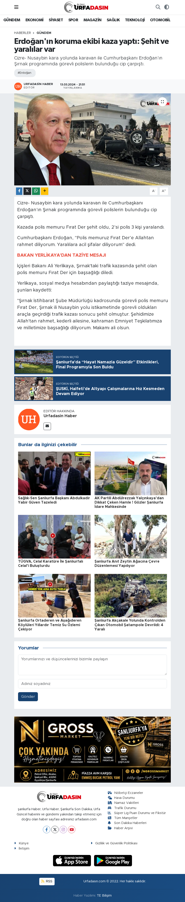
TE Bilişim (104, 895)
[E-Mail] (47, 426)
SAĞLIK (113, 20)
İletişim (24, 848)
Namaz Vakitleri (126, 803)
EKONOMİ (34, 20)
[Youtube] (71, 829)
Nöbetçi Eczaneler (128, 793)
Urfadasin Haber (60, 416)
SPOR (73, 20)
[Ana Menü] (16, 7)
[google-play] (113, 860)
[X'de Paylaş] (27, 191)
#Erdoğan (24, 72)
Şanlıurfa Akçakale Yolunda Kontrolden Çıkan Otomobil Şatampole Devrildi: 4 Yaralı (130, 625)
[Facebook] (46, 829)
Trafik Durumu (125, 808)
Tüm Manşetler (125, 818)
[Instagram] (63, 829)
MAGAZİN (92, 20)
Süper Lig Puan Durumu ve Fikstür (140, 813)
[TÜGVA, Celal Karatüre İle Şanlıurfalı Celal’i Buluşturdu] (54, 536)
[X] (55, 829)
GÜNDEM (11, 20)
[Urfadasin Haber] (29, 419)
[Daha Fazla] (44, 191)
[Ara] (158, 7)
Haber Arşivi (123, 828)
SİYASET (56, 20)
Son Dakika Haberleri (130, 823)
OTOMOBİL (160, 20)
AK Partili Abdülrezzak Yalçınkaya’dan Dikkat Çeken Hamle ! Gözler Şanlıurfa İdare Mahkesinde (129, 502)
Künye (24, 843)
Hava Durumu (124, 798)
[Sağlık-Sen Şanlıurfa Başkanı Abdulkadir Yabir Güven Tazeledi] (54, 473)
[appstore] (72, 860)
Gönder (28, 696)
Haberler (22, 33)
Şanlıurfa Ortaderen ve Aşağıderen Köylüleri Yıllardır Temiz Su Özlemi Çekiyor (49, 625)
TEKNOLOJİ (135, 20)
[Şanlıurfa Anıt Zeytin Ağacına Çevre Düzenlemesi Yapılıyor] (131, 536)
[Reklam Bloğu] (92, 749)
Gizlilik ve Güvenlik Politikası (116, 843)
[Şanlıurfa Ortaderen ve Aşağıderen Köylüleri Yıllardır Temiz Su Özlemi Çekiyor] (54, 595)
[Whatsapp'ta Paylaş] (36, 191)
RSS (48, 881)
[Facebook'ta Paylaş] (19, 191)
